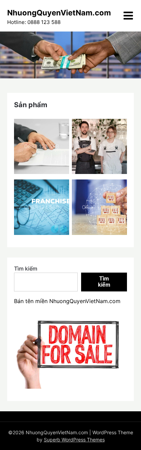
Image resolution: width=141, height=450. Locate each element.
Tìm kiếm (25, 268)
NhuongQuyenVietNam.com (59, 12)
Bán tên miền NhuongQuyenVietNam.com (67, 301)
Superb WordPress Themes (74, 439)
